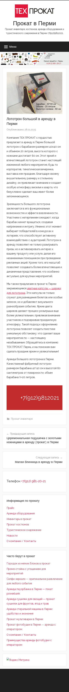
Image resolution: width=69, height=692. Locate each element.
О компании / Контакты (21, 541)
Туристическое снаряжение (24, 530)
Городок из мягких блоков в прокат (28, 563)
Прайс (10, 507)
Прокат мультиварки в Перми (25, 619)
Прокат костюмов (18, 524)
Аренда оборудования (21, 513)
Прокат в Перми (34, 23)
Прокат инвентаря (22, 418)
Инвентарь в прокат (19, 519)
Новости (12, 535)
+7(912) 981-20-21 (33, 481)
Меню (13, 46)
